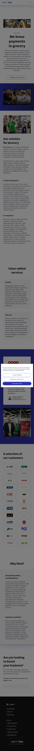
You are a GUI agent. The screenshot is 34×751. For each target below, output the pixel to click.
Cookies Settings (17, 374)
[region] (17, 375)
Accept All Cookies (17, 383)
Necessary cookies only (17, 379)
